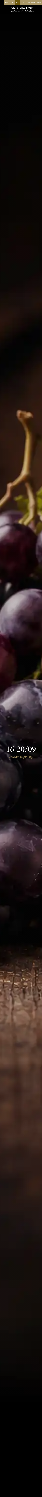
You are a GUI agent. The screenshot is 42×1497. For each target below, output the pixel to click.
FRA (17, 2)
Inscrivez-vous (34, 2)
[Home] (22, 9)
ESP (6, 2)
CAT (12, 2)
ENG (23, 2)
